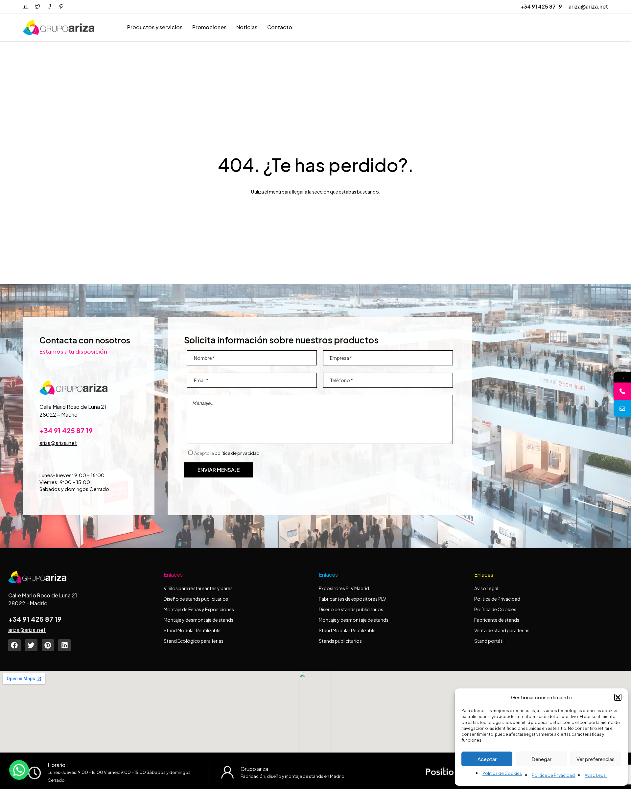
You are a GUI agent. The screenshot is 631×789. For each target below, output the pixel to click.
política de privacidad (237, 453)
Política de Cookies (502, 773)
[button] (618, 697)
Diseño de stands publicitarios (196, 599)
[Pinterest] (48, 645)
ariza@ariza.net (588, 6)
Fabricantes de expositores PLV (352, 599)
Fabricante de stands (497, 620)
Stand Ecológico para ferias (193, 641)
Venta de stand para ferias (501, 630)
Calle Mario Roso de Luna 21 (72, 406)
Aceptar (487, 759)
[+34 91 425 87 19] (622, 391)
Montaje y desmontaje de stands (198, 620)
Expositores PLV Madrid (344, 588)
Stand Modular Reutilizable (192, 630)
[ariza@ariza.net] (622, 408)
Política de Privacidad (553, 775)
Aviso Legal (596, 775)
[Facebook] (14, 645)
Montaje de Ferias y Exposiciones (199, 609)
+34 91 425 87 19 (541, 6)
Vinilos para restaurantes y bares (198, 588)
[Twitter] (31, 645)
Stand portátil (489, 641)
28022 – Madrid (58, 414)
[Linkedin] (64, 645)
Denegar (541, 759)
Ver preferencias (595, 759)
